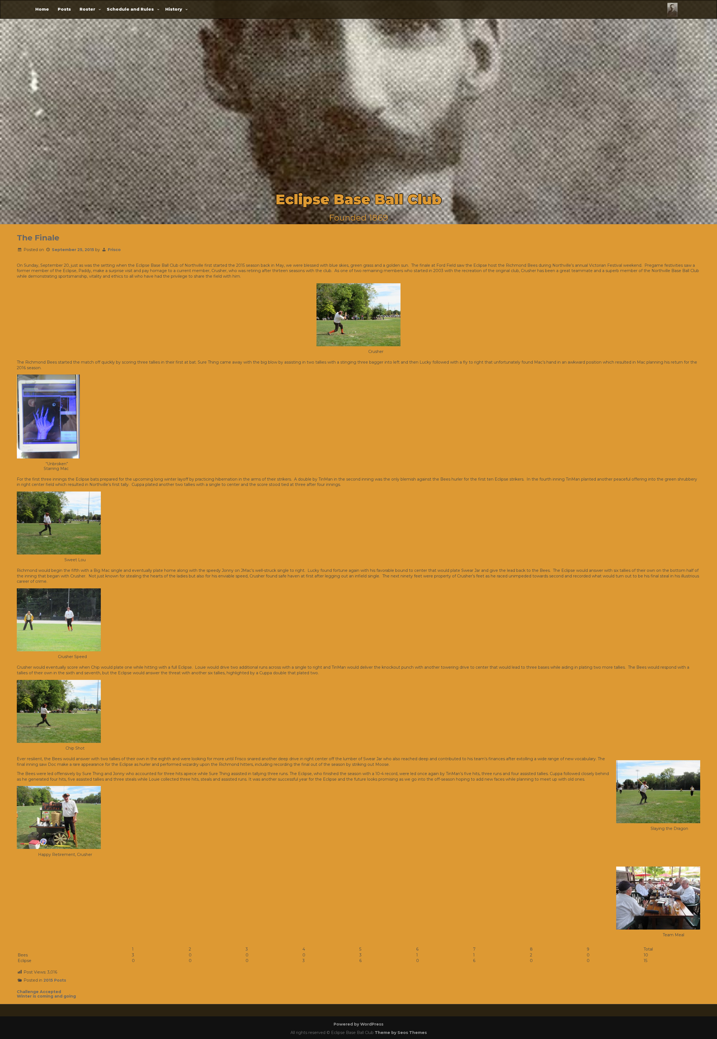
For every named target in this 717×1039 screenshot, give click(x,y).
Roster (87, 9)
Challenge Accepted (39, 991)
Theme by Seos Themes (401, 1032)
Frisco (114, 249)
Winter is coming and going (46, 996)
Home (42, 9)
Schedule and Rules (130, 9)
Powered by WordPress (358, 1024)
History (173, 9)
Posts (64, 9)
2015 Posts (54, 980)
